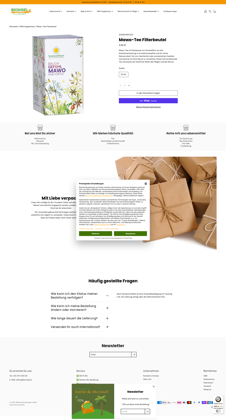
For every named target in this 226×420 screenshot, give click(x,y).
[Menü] (222, 396)
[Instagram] (212, 407)
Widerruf (207, 389)
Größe (122, 68)
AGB (205, 376)
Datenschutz (209, 379)
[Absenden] (147, 411)
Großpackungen (170, 11)
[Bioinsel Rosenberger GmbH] (21, 11)
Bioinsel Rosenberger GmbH (26, 402)
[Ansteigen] (129, 85)
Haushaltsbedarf (150, 11)
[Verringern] (120, 85)
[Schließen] (154, 386)
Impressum (208, 382)
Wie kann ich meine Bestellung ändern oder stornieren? (73, 308)
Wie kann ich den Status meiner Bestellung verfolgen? (74, 295)
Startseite (13, 26)
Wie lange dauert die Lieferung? (74, 318)
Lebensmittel (54, 11)
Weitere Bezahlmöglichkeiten (148, 107)
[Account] (205, 11)
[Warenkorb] (215, 11)
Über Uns (147, 379)
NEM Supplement (104, 11)
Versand (207, 386)
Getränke (70, 11)
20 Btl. (124, 74)
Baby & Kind (86, 11)
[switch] (218, 411)
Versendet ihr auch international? (75, 327)
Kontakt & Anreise (151, 376)
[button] (210, 11)
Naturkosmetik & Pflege (127, 11)
